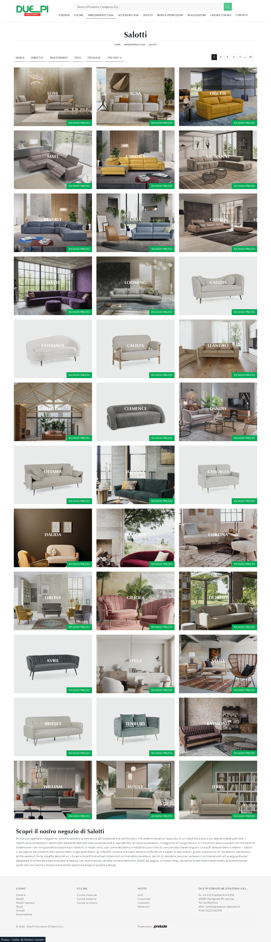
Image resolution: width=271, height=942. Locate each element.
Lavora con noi (220, 15)
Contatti (242, 15)
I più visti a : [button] (115, 57)
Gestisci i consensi (34, 939)
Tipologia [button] (93, 57)
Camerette (144, 898)
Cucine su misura (87, 902)
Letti (140, 894)
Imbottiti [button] (37, 57)
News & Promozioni (170, 15)
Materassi (143, 906)
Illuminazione (24, 914)
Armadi (20, 910)
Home (117, 44)
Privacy (5, 939)
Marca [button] (20, 57)
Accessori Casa (128, 15)
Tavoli (19, 906)
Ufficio (148, 15)
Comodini (144, 902)
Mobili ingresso (25, 902)
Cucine (79, 15)
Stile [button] (77, 57)
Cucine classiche (87, 894)
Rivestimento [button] (59, 57)
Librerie (20, 894)
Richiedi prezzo (79, 122)
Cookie (16, 939)
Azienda (64, 15)
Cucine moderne (87, 898)
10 (250, 56)
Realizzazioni (196, 15)
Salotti (153, 44)
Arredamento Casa (101, 15)
